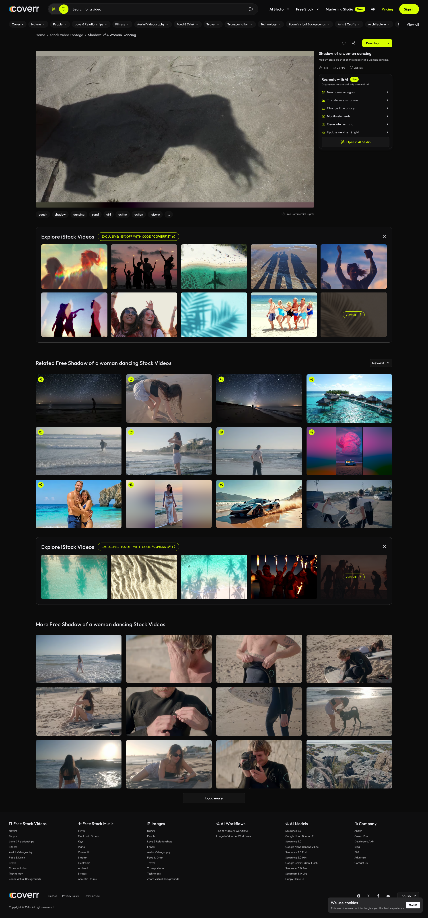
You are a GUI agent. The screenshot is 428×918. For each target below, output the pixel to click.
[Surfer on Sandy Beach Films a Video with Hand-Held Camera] (259, 764)
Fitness (13, 846)
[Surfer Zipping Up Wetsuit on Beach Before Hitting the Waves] (169, 711)
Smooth (82, 857)
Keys (80, 841)
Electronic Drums (88, 836)
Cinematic (84, 852)
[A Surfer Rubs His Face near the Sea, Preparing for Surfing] (169, 659)
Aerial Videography (20, 852)
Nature (13, 830)
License (52, 895)
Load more (214, 798)
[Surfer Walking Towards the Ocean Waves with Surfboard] (259, 711)
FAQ (357, 852)
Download (373, 43)
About (358, 830)
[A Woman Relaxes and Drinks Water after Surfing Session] (78, 711)
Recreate (78, 417)
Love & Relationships (21, 841)
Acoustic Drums (87, 879)
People (13, 836)
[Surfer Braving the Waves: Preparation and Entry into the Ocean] (78, 451)
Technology (16, 873)
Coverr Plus (361, 836)
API (373, 9)
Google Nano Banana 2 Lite (302, 846)
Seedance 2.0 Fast (296, 852)
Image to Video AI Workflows (233, 836)
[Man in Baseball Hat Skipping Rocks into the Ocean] (259, 451)
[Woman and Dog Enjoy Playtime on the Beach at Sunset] (349, 711)
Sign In (409, 9)
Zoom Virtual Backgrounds (25, 879)
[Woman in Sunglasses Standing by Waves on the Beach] (169, 451)
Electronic (84, 862)
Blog (357, 846)
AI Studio (277, 9)
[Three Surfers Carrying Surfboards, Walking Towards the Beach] (349, 504)
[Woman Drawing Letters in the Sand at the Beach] (169, 398)
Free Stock (304, 9)
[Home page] (24, 9)
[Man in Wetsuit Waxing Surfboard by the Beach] (349, 659)
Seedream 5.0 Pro (296, 868)
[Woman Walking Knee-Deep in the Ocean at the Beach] (78, 659)
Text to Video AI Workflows (232, 830)
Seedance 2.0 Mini (296, 857)
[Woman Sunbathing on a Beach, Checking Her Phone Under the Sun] (169, 764)
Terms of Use (92, 895)
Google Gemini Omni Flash (301, 862)
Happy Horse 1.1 (294, 879)
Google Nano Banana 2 (299, 836)
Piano (81, 846)
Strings (82, 873)
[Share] (354, 43)
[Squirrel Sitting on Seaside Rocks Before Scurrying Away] (349, 764)
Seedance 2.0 (293, 841)
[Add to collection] (344, 43)
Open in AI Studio (358, 142)
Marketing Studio (344, 9)
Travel (12, 862)
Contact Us (361, 862)
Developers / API (364, 841)
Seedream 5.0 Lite (296, 873)
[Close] (385, 236)
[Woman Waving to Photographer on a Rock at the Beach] (78, 764)
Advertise (360, 857)
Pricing (387, 9)
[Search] (63, 9)
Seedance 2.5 (293, 830)
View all (413, 24)
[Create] (53, 9)
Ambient (83, 868)
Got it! (413, 905)
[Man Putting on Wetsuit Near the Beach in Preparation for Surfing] (259, 659)
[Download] (115, 417)
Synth (81, 830)
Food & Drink (17, 857)
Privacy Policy (70, 895)
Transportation (18, 868)
